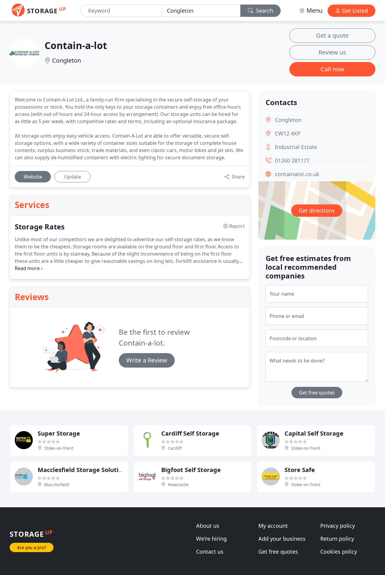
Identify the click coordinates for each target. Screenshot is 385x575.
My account (273, 525)
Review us (332, 52)
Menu (313, 10)
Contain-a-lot (76, 45)
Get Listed (354, 10)
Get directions (317, 210)
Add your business (282, 538)
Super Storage (59, 433)
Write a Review (146, 360)
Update (72, 176)
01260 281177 (292, 160)
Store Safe (300, 470)
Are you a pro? (31, 547)
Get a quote (332, 35)
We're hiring (211, 538)
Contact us (209, 551)
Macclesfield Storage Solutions (83, 470)
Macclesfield (56, 484)
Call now (332, 69)
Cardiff (175, 448)
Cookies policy (338, 551)
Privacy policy (337, 525)
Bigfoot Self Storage (191, 470)
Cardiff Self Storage (190, 433)
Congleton (66, 60)
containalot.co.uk (297, 174)
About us (207, 525)
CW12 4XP (287, 133)
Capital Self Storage (314, 433)
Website (33, 176)
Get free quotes (317, 392)
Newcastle (178, 484)
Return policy (337, 538)
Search (263, 10)
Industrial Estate (296, 147)
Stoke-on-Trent (58, 448)
